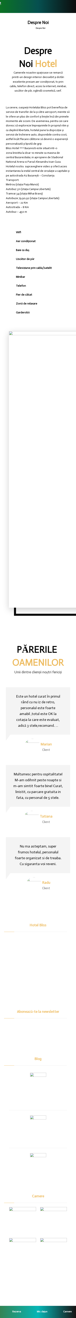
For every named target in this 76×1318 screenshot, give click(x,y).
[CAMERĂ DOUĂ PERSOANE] (53, 1220)
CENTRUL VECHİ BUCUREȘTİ (38, 1176)
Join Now (38, 1044)
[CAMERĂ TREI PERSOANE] (22, 1251)
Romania (38, 1138)
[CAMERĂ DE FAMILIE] (53, 1251)
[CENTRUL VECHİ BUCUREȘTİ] (38, 1161)
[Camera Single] (22, 1220)
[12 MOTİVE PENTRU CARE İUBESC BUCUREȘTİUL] (38, 1081)
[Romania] (38, 1123)
